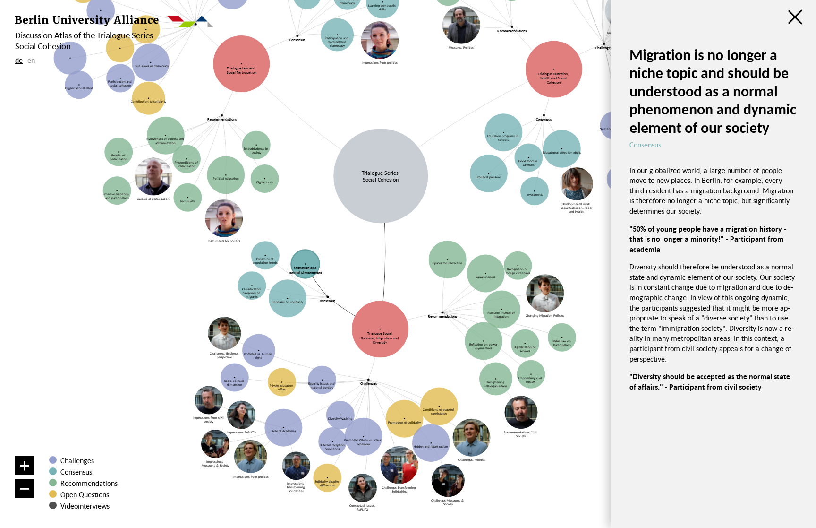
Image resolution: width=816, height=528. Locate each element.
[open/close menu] (795, 17)
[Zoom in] (24, 465)
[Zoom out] (24, 488)
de (19, 60)
